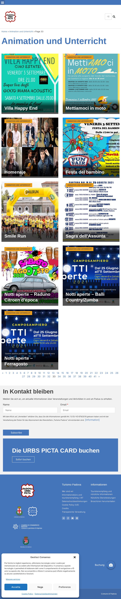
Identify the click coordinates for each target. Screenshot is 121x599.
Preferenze (65, 587)
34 (59, 376)
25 (111, 372)
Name (6, 404)
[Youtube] (72, 518)
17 (72, 372)
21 (91, 372)
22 (96, 372)
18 (76, 372)
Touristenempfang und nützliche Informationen (102, 492)
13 (53, 372)
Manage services (13, 579)
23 (101, 372)
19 (81, 372)
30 (38, 376)
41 (95, 376)
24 (106, 372)
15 (62, 372)
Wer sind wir (67, 491)
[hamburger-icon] (108, 17)
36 (69, 376)
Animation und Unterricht (21, 31)
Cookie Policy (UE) (70, 505)
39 (84, 376)
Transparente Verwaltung (73, 512)
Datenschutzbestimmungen (46, 594)
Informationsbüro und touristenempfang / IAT (72, 496)
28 (28, 376)
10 (39, 372)
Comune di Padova (109, 594)
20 (86, 372)
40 (90, 376)
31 (44, 376)
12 (48, 372)
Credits (65, 508)
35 (64, 376)
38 (79, 376)
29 (33, 376)
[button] (74, 557)
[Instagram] (63, 518)
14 (58, 372)
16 (67, 372)
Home (4, 31)
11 (44, 372)
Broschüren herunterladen (103, 501)
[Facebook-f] (68, 518)
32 (48, 376)
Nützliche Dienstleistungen (103, 498)
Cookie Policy (27, 594)
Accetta (16, 587)
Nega (40, 587)
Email (63, 404)
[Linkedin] (77, 518)
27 (23, 376)
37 (74, 376)
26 (116, 372)
